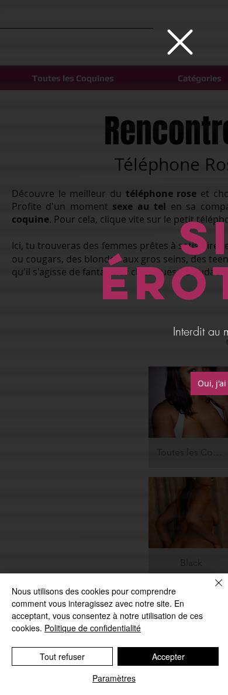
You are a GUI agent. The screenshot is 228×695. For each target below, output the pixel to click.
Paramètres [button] (114, 678)
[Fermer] (212, 590)
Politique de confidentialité (92, 628)
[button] (180, 42)
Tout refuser (62, 656)
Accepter (168, 656)
